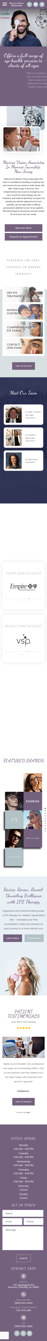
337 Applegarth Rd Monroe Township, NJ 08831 (23, 1286)
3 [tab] (45, 813)
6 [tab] (45, 821)
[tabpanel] (23, 819)
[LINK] (7, 288)
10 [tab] (45, 831)
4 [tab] (45, 816)
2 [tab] (45, 811)
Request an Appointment (23, 236)
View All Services (23, 365)
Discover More (23, 227)
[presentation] (6, 579)
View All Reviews (23, 1101)
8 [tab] (45, 826)
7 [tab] (45, 823)
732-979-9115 (23, 1310)
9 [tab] (45, 828)
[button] (18, 601)
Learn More (23, 95)
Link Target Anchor (14, 405)
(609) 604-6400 (24, 1303)
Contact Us (34, 938)
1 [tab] (45, 808)
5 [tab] (45, 818)
